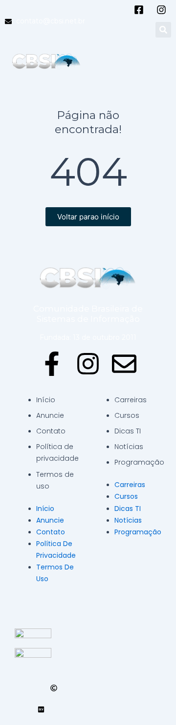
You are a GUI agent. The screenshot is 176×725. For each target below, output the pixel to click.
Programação (139, 462)
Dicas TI (127, 431)
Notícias (128, 446)
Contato (51, 431)
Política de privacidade (57, 452)
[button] (163, 30)
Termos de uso (55, 480)
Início (45, 400)
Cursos (126, 415)
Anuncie (50, 415)
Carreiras (130, 400)
